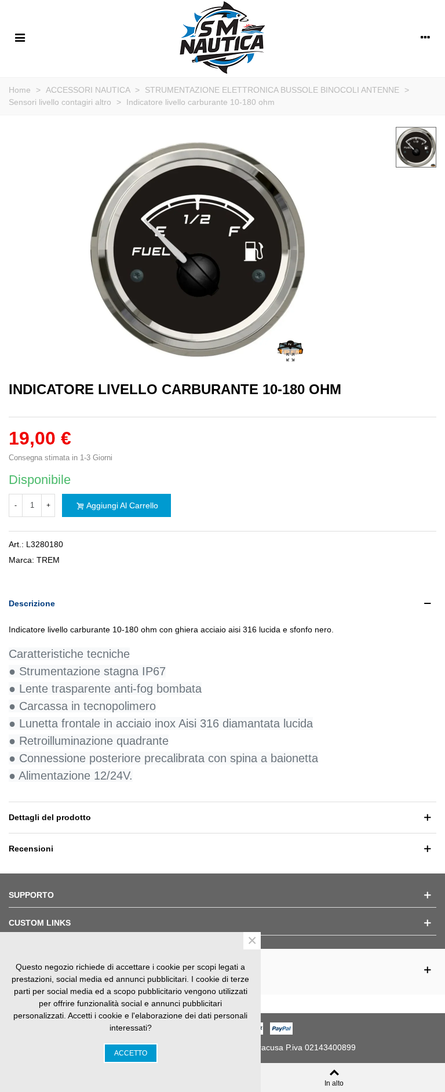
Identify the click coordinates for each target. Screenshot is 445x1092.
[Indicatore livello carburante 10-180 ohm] (290, 357)
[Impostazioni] (425, 37)
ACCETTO (130, 1053)
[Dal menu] (20, 37)
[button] (222, 603)
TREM (48, 560)
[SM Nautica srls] (222, 37)
